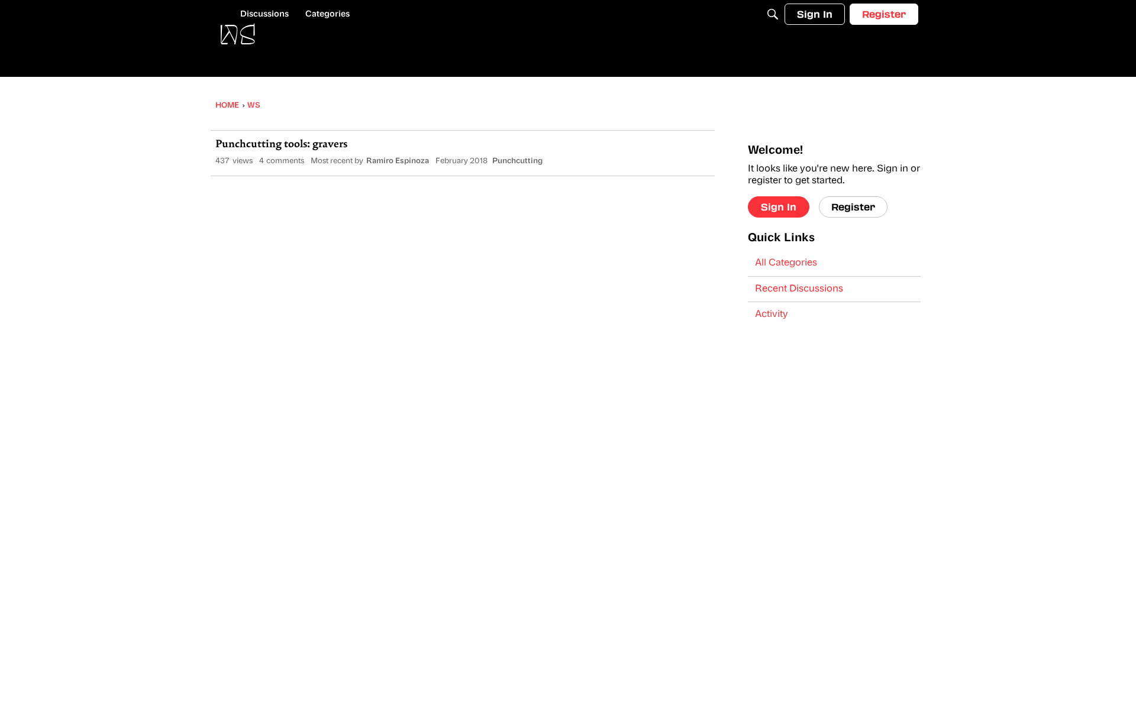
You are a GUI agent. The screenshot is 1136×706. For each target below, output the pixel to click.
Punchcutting (517, 161)
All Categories (786, 263)
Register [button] (853, 206)
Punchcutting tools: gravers (281, 145)
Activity (771, 314)
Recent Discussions (799, 289)
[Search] (772, 14)
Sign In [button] (778, 206)
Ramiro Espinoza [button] (397, 161)
